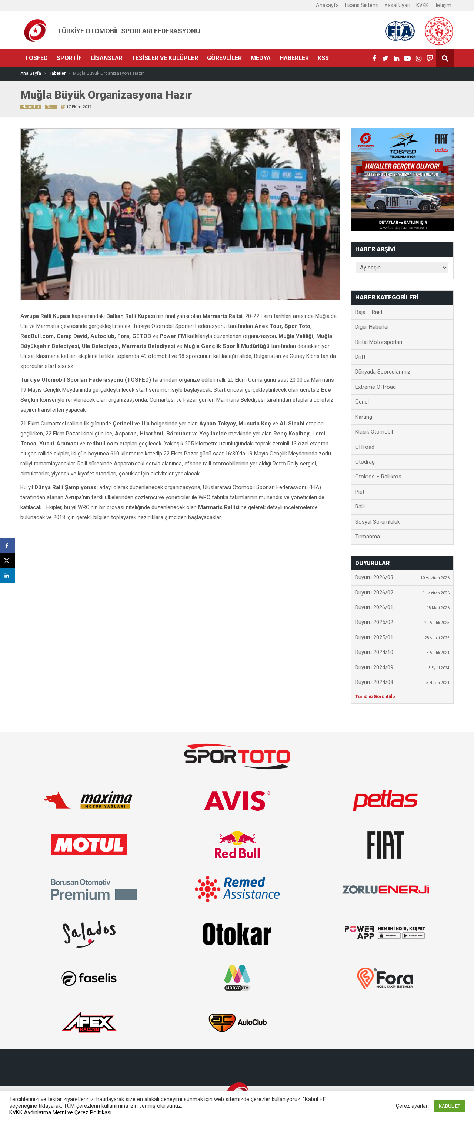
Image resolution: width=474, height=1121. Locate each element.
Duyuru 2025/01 (402, 637)
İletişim (442, 5)
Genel (362, 401)
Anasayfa (327, 5)
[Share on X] (7, 560)
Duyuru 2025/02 (402, 622)
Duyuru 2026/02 (402, 592)
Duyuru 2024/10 (402, 652)
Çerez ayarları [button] (412, 1105)
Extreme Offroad (375, 387)
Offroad (364, 447)
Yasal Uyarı (397, 5)
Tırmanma (367, 536)
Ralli (51, 107)
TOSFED (36, 58)
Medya (261, 58)
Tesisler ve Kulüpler (164, 58)
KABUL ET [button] (449, 1106)
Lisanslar (107, 58)
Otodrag (365, 461)
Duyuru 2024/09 (402, 667)
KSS (323, 58)
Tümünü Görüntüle (375, 696)
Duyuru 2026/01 (402, 607)
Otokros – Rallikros (378, 476)
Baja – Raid (368, 312)
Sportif (69, 58)
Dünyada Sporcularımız (383, 371)
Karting (363, 417)
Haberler (294, 58)
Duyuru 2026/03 (402, 577)
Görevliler (224, 58)
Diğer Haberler (372, 327)
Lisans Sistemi (361, 5)
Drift (360, 357)
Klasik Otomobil (374, 431)
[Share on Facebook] (7, 545)
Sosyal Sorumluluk (377, 521)
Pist (359, 491)
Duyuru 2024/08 (402, 682)
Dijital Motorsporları (378, 342)
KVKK (422, 5)
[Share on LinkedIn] (7, 575)
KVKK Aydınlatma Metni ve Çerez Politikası (60, 1112)
